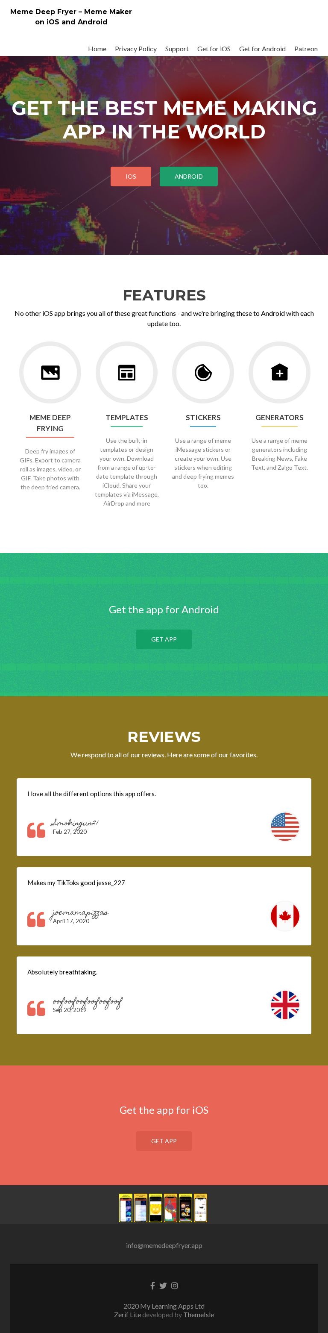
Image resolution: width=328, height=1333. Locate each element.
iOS (131, 176)
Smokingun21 (76, 823)
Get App (164, 639)
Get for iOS (214, 48)
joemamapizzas (80, 913)
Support (177, 48)
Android (189, 176)
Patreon (306, 48)
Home (97, 48)
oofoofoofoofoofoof (87, 1002)
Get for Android (262, 48)
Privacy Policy (136, 48)
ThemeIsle (198, 1314)
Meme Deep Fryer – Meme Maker (71, 12)
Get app (164, 1141)
